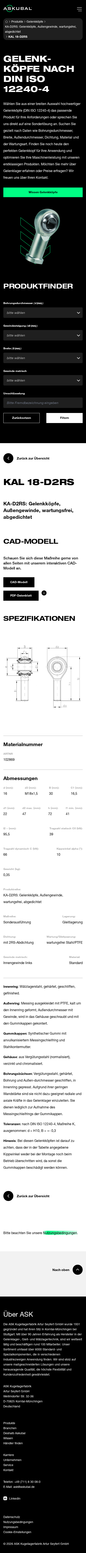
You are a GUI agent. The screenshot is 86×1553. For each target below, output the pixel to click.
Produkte (17, 21)
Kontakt (8, 1470)
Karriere (8, 1455)
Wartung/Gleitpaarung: (61, 936)
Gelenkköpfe (35, 21)
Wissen (8, 1438)
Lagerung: (69, 916)
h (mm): (53, 808)
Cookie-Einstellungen (17, 1532)
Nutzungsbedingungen (60, 1233)
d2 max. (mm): (31, 808)
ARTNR (8, 753)
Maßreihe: (9, 916)
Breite (12, 348)
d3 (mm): (30, 787)
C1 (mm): (77, 787)
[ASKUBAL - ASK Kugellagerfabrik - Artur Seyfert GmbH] (17, 8)
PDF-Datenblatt (21, 595)
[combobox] (43, 312)
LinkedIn (14, 1498)
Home (6, 21)
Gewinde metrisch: (15, 957)
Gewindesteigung (20, 325)
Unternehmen (12, 1460)
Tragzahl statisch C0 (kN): (66, 828)
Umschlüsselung (14, 393)
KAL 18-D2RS (17, 36)
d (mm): (8, 787)
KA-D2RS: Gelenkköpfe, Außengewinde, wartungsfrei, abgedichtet (40, 29)
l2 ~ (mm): (9, 828)
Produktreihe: (12, 889)
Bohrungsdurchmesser (23, 303)
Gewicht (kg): (11, 869)
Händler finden (13, 1443)
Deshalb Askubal (14, 1433)
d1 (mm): (9, 808)
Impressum (10, 1527)
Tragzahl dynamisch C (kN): (21, 848)
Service (8, 1465)
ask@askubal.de (24, 1486)
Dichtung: (9, 936)
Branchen (9, 1428)
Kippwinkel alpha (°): (70, 848)
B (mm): (54, 787)
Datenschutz (11, 1517)
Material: (74, 957)
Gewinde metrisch (15, 371)
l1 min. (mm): (74, 808)
